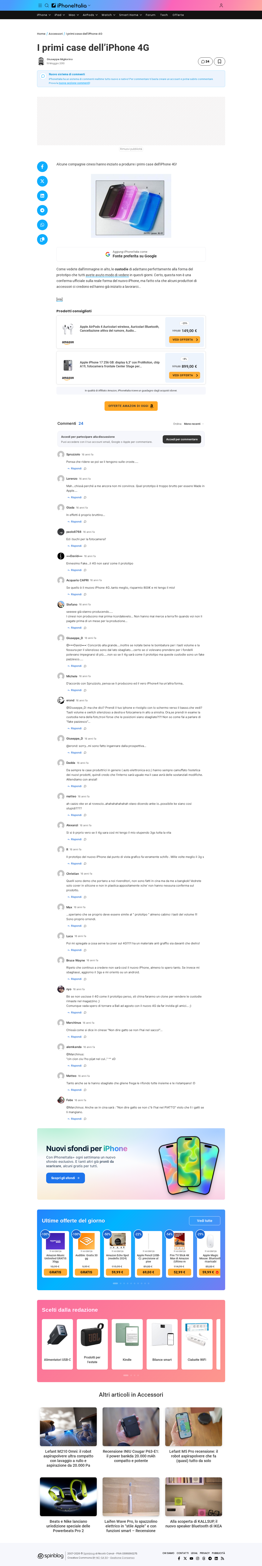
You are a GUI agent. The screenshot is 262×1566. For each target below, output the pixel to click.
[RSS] (222, 1558)
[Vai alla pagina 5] (131, 1283)
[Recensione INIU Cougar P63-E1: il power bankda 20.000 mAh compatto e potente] (131, 1426)
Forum (151, 15)
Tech (164, 15)
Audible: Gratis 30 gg (86, 1257)
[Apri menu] (89, 5)
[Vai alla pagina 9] (145, 1283)
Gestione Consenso (122, 1557)
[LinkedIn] (216, 1558)
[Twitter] (185, 1558)
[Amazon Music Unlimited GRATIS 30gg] (55, 1241)
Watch (107, 15)
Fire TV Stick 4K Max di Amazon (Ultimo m (179, 1258)
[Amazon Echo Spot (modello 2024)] (117, 1241)
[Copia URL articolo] (42, 239)
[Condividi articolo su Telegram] (42, 210)
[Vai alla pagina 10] (148, 1283)
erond (73, 746)
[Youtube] (191, 1558)
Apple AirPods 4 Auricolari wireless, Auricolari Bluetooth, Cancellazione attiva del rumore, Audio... (119, 328)
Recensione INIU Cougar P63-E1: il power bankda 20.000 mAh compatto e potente (131, 1456)
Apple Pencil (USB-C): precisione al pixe (148, 1258)
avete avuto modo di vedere (107, 275)
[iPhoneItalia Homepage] (69, 5)
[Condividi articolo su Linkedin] (42, 195)
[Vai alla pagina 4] (127, 1283)
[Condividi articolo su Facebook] (42, 166)
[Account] (221, 5)
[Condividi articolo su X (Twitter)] (42, 181)
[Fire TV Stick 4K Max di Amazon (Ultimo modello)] (179, 1241)
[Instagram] (197, 1558)
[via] (59, 299)
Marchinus (76, 1054)
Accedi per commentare (182, 439)
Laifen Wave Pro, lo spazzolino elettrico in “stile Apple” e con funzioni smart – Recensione (131, 1526)
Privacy (205, 1553)
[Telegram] (210, 1558)
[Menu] (40, 5)
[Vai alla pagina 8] (141, 1283)
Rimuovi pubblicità (131, 149)
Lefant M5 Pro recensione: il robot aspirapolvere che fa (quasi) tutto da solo (193, 1456)
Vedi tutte (204, 1221)
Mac (72, 15)
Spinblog (89, 1553)
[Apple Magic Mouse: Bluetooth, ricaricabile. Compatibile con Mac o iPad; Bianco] (210, 1241)
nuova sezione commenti (74, 83)
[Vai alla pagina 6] (134, 1283)
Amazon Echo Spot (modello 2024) (117, 1257)
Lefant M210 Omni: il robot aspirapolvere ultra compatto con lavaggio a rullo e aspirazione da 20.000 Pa (68, 1458)
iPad (58, 15)
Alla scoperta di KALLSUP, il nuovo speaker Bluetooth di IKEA (193, 1523)
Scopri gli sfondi (63, 1178)
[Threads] (203, 1558)
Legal (194, 1553)
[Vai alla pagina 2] (120, 1283)
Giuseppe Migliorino (60, 59)
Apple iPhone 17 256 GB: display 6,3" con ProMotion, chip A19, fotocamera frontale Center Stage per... (120, 364)
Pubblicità (218, 1553)
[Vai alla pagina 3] (124, 1283)
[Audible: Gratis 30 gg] (86, 1241)
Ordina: (177, 423)
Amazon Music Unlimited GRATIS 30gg (55, 1258)
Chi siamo (168, 1553)
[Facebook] (179, 1558)
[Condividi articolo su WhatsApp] (42, 225)
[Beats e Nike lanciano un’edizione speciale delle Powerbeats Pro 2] (68, 1496)
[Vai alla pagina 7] (138, 1283)
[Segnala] (85, 468)
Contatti (183, 1553)
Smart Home (128, 15)
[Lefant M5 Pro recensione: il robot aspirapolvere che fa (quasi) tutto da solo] (193, 1426)
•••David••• (77, 645)
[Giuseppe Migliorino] (41, 61)
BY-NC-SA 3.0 (100, 1557)
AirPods (88, 15)
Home (41, 34)
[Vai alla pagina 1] (115, 1283)
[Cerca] (46, 5)
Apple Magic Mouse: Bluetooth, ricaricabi (210, 1258)
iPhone (42, 15)
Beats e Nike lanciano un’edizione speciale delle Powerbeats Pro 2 (68, 1526)
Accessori (56, 34)
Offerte (178, 15)
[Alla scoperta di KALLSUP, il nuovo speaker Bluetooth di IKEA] (193, 1496)
